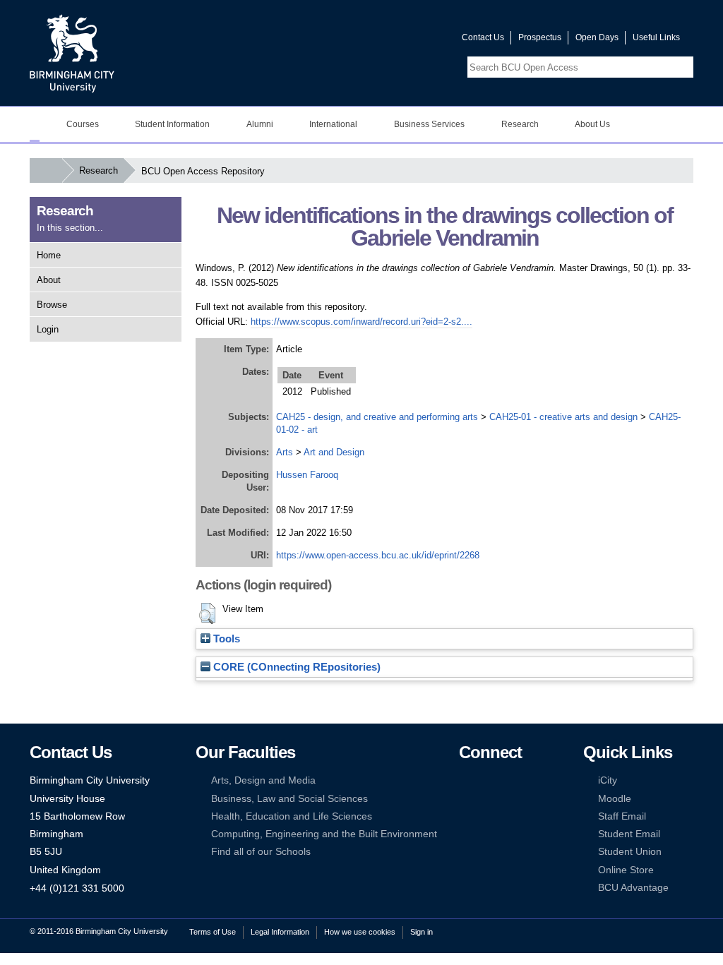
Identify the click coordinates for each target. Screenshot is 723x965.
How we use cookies (359, 932)
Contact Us (483, 37)
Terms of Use (212, 932)
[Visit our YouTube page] (417, 41)
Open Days (597, 37)
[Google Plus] (508, 799)
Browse (52, 304)
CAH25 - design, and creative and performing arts (377, 417)
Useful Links (656, 37)
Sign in (421, 932)
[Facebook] (465, 780)
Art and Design (334, 452)
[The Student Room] (508, 816)
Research (98, 170)
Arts (284, 452)
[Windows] (508, 834)
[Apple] (465, 834)
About (49, 280)
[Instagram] (486, 799)
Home (49, 255)
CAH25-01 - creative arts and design (563, 417)
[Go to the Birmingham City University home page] (72, 53)
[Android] (486, 834)
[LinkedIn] (465, 799)
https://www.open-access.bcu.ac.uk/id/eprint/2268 (377, 555)
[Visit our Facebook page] (383, 41)
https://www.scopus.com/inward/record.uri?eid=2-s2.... (361, 321)
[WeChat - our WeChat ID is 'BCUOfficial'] (486, 816)
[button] (207, 613)
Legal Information (280, 932)
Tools (225, 639)
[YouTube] (508, 780)
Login (48, 329)
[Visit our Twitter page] (400, 41)
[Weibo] (465, 816)
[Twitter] (486, 780)
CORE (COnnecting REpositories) (295, 667)
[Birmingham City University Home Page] (35, 124)
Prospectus (539, 37)
